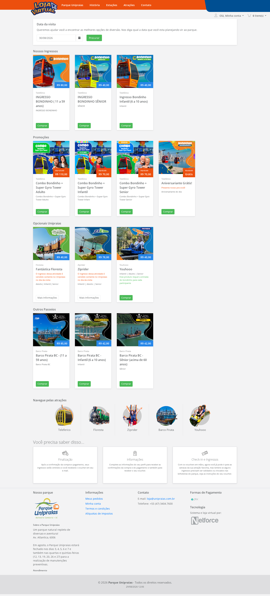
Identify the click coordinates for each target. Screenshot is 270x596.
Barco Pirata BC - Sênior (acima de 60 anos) (133, 359)
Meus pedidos (94, 498)
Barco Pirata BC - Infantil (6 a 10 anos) (92, 357)
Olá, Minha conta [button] (230, 15)
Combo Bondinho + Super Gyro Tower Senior (133, 187)
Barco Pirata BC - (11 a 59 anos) (51, 357)
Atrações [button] (129, 5)
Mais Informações (47, 297)
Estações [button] (111, 5)
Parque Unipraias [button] (72, 5)
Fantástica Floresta (49, 269)
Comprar (42, 125)
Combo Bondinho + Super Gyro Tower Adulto (49, 187)
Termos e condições (97, 508)
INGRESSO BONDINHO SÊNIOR (92, 99)
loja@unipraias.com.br (161, 498)
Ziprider (83, 269)
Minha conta (93, 503)
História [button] (95, 5)
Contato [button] (146, 5)
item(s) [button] (258, 15)
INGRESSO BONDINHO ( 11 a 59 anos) (50, 101)
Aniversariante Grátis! (176, 183)
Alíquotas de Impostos (99, 513)
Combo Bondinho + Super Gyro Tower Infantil (91, 187)
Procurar (94, 38)
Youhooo (126, 269)
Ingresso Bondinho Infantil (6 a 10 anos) (134, 99)
